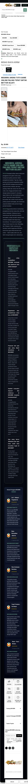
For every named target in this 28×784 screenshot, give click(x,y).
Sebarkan (20, 74)
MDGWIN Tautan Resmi (18, 692)
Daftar (25, 5)
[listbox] (14, 43)
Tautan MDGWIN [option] (21, 45)
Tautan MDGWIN (9, 701)
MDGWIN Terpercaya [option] (7, 41)
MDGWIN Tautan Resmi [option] (8, 45)
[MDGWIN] (13, 762)
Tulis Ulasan (21, 147)
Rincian (3, 157)
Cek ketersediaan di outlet (9, 74)
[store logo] (10, 5)
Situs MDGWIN (18, 684)
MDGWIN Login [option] (17, 49)
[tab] (14, 157)
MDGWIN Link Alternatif (18, 701)
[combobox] (14, 9)
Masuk (17, 5)
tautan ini (5, 56)
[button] (8, 110)
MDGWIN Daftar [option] (6, 49)
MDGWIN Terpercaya (9, 692)
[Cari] (25, 10)
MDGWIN (5, 173)
